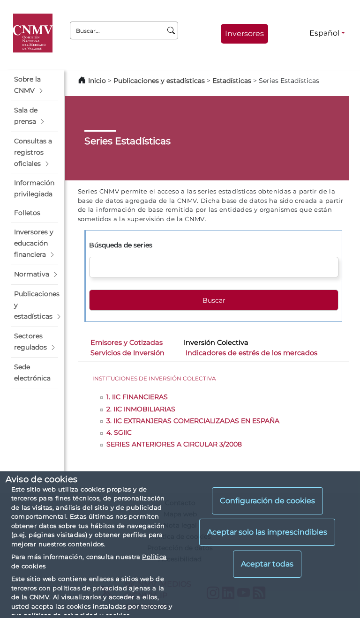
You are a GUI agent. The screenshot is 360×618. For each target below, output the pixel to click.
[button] (34, 85)
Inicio (97, 80)
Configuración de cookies (267, 500)
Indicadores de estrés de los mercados (251, 353)
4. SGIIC (119, 432)
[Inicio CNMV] (34, 33)
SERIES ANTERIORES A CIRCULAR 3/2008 (174, 444)
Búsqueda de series (120, 245)
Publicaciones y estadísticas (159, 80)
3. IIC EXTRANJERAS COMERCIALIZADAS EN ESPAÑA (192, 421)
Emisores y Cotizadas (126, 342)
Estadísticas (231, 80)
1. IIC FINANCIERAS (137, 397)
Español (324, 33)
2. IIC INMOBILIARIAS (140, 409)
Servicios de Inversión (127, 353)
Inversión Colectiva (216, 342)
